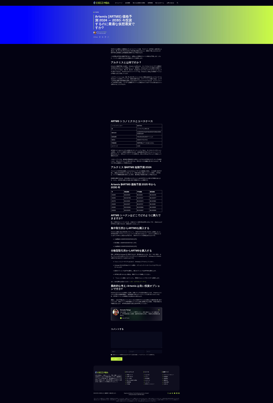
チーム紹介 (129, 378)
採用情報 (150, 3)
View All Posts (125, 318)
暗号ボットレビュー (149, 384)
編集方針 (166, 380)
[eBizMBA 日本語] (101, 3)
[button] (177, 3)
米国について (130, 374)
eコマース (147, 380)
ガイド (146, 376)
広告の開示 (166, 382)
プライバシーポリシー (169, 374)
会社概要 (127, 3)
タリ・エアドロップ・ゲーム (138, 281)
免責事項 (166, 378)
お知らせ (166, 384)
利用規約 (166, 376)
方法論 (128, 384)
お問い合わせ (170, 3)
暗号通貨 (147, 378)
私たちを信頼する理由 (139, 3)
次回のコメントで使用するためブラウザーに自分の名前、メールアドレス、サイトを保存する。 (133, 354)
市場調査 (97, 12)
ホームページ (118, 3)
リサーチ (147, 382)
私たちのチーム (159, 3)
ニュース (147, 374)
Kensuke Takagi (102, 31)
